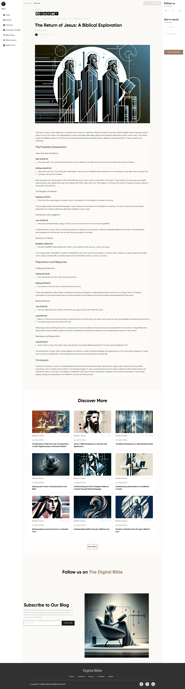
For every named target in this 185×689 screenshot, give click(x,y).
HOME (37, 18)
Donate (110, 676)
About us (91, 676)
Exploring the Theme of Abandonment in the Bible (49, 488)
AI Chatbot (101, 676)
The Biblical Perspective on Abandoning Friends (134, 444)
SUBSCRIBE (68, 623)
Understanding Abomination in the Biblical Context (132, 488)
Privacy (71, 676)
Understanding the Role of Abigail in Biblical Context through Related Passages (91, 488)
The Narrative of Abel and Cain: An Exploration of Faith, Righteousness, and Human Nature (50, 445)
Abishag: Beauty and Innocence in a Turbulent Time (50, 530)
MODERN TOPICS (48, 18)
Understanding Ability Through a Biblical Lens (92, 529)
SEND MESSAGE (174, 52)
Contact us (81, 676)
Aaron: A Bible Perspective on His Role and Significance (90, 445)
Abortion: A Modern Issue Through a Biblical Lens (133, 530)
